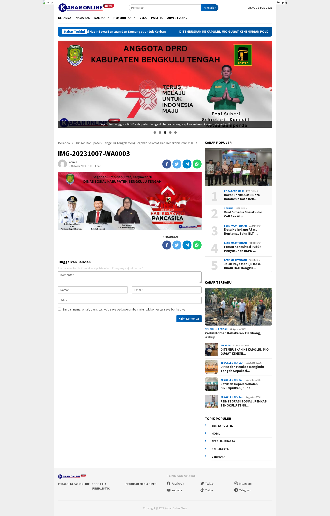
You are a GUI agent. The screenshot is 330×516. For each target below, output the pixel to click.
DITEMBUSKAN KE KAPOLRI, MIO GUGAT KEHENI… (244, 351)
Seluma (228, 208)
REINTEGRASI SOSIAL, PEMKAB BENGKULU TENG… (243, 403)
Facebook (178, 483)
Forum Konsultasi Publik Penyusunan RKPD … (242, 249)
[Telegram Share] (187, 164)
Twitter (209, 483)
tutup (49, 2)
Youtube (177, 490)
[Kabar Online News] (86, 7)
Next (266, 83)
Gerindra (218, 456)
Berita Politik (222, 425)
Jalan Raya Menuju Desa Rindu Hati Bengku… (242, 266)
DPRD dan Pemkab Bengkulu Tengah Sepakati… (242, 369)
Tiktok (209, 490)
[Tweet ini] (176, 164)
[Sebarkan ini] (166, 164)
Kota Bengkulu (234, 190)
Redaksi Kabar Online (74, 484)
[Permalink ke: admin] (62, 164)
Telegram (245, 490)
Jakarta (225, 345)
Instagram (245, 483)
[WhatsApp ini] (197, 164)
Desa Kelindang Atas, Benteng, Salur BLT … (241, 231)
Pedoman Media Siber (140, 484)
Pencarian (209, 8)
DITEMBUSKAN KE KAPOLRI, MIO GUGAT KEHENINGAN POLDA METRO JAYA (201, 32)
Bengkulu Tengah (235, 225)
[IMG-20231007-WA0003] (130, 201)
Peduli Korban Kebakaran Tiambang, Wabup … (233, 335)
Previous (63, 83)
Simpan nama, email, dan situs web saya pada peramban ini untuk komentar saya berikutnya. (124, 309)
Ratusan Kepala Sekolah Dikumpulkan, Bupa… (239, 386)
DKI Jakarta (220, 449)
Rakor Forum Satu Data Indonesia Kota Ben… (242, 197)
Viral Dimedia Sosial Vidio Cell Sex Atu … (243, 214)
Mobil (215, 433)
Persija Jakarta (223, 441)
